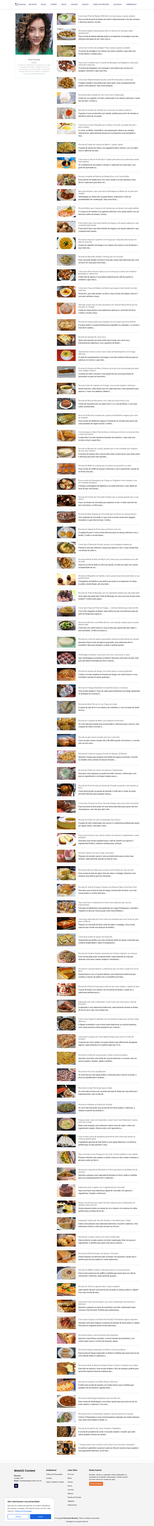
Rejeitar (18, 1517)
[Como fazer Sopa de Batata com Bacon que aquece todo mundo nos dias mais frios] (66, 292)
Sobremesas (131, 4)
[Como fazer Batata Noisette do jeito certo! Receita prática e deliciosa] (66, 83)
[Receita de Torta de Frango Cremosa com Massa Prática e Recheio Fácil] (66, 890)
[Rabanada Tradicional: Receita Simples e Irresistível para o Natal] (66, 1223)
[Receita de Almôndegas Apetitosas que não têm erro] (66, 1401)
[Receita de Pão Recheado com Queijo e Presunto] (66, 1256)
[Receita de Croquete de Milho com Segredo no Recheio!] (66, 724)
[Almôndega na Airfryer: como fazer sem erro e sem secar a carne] (66, 658)
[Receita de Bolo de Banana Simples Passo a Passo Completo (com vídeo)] (66, 1368)
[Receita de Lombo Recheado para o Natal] (66, 1091)
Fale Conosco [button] (96, 1484)
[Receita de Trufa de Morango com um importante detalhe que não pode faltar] (66, 596)
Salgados (117, 4)
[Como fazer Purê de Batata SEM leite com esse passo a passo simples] (66, 19)
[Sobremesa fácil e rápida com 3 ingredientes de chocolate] (66, 1190)
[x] (27, 52)
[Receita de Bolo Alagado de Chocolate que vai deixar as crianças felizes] (66, 517)
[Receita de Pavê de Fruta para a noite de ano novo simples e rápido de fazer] (66, 989)
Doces (63, 4)
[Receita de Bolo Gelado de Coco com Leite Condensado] (66, 98)
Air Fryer (33, 4)
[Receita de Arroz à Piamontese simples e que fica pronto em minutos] (66, 1417)
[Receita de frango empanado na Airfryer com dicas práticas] (66, 1353)
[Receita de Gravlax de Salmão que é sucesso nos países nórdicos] (66, 113)
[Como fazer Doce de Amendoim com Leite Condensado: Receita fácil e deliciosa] (66, 1306)
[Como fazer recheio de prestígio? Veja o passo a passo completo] (66, 51)
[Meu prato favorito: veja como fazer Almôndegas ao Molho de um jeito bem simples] (66, 195)
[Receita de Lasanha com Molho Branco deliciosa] (66, 1385)
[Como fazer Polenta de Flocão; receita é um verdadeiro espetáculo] (66, 547)
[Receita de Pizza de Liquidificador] (66, 1075)
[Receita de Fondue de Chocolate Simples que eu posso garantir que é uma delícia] (66, 500)
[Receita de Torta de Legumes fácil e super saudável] (66, 1289)
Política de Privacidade (54, 1474)
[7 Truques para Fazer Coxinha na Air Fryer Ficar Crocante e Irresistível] (66, 1448)
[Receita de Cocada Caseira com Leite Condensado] (66, 1240)
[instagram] (36, 52)
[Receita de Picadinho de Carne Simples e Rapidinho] (66, 1431)
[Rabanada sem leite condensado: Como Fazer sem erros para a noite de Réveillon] (66, 1006)
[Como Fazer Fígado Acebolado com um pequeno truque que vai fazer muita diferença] (66, 1023)
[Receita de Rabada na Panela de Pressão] (66, 1108)
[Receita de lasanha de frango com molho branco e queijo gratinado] (66, 674)
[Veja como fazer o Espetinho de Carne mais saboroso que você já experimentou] (66, 907)
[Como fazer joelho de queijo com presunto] (66, 940)
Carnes (54, 4)
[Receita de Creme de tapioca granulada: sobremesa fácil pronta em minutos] (66, 642)
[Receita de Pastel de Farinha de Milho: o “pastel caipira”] (66, 148)
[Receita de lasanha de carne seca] (66, 340)
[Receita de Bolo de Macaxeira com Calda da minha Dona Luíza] (66, 404)
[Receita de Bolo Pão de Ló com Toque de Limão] (66, 707)
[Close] (52, 1498)
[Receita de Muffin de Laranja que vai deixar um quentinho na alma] (66, 469)
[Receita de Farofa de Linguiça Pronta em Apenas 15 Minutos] (66, 757)
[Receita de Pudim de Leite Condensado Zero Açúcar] (66, 823)
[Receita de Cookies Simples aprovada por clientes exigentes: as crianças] (66, 956)
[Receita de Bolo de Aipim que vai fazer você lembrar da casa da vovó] (66, 873)
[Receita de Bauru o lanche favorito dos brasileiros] (66, 1338)
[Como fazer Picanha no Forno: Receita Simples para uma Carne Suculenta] (66, 806)
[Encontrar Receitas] (21, 4)
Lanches (74, 4)
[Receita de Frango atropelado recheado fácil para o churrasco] (66, 691)
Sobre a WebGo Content (55, 1482)
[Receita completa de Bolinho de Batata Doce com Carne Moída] (66, 179)
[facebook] (32, 52)
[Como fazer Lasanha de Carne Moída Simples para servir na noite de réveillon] (66, 1041)
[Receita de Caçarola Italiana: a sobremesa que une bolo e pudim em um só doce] (66, 973)
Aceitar (40, 1517)
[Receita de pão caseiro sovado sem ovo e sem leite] (66, 740)
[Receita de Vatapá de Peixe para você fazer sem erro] (66, 532)
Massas (85, 4)
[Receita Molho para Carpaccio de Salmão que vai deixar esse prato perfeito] (66, 211)
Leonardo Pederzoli (81, 1521)
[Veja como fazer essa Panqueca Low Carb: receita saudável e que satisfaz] (66, 1157)
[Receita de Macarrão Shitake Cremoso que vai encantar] (66, 260)
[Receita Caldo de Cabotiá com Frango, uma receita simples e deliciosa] (66, 388)
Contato (49, 1478)
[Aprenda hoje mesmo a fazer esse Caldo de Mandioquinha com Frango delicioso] (66, 355)
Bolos (43, 4)
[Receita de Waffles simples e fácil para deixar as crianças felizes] (66, 1273)
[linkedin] (41, 52)
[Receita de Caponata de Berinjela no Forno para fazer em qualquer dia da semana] (66, 1174)
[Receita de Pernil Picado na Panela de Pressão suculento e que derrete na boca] (66, 790)
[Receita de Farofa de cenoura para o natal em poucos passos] (66, 1058)
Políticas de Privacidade (23, 1511)
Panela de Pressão (101, 4)
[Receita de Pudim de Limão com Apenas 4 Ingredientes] (66, 773)
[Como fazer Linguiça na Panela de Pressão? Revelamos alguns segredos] (66, 1322)
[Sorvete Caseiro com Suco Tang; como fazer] (66, 856)
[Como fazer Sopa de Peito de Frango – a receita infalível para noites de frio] (66, 611)
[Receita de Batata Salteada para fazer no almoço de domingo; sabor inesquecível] (66, 34)
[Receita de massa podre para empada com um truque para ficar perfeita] (66, 325)
